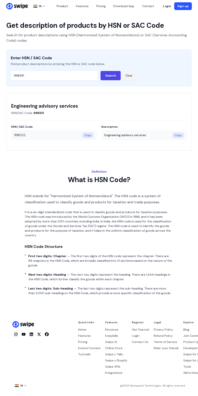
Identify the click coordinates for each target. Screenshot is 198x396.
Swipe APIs (112, 367)
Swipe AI (111, 342)
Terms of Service (165, 342)
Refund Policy (163, 336)
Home (82, 330)
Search (110, 75)
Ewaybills (111, 336)
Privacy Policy (163, 330)
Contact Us (140, 342)
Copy (87, 135)
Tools (187, 367)
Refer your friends (166, 348)
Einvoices (111, 330)
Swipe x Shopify (116, 360)
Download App (123, 6)
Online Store (114, 348)
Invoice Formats (89, 348)
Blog (186, 330)
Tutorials (84, 354)
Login (167, 6)
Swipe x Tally (114, 354)
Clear (129, 75)
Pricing (101, 6)
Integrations (113, 373)
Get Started (140, 330)
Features (82, 6)
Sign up (183, 6)
